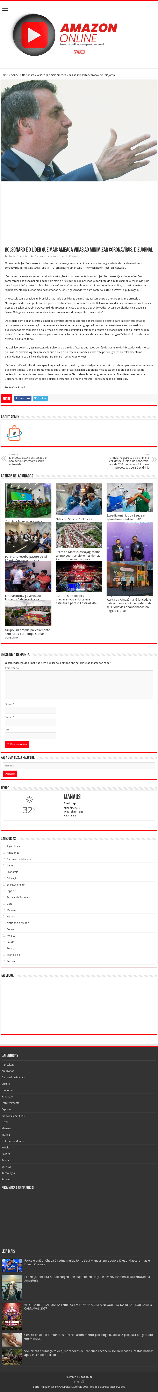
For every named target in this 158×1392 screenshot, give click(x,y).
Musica (11, 916)
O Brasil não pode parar (135, 334)
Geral (10, 903)
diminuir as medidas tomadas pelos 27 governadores (54, 289)
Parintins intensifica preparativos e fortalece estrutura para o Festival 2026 (77, 599)
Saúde (15, 75)
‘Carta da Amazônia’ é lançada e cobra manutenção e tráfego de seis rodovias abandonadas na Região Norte (129, 605)
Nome (9, 704)
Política (11, 935)
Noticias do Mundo (18, 922)
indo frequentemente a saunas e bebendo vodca (78, 307)
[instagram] (83, 1381)
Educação (12, 878)
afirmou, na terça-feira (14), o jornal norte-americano (51, 267)
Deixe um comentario (46, 256)
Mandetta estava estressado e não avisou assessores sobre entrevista (27, 459)
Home (4, 75)
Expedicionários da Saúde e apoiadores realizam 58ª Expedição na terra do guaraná (128, 519)
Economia (21, 256)
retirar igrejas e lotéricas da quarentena (97, 325)
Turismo (11, 961)
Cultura (11, 865)
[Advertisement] (79, 216)
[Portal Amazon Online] (79, 34)
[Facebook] (74, 1381)
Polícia (10, 929)
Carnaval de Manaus (19, 859)
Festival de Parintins (18, 897)
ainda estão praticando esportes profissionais (45, 303)
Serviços (12, 948)
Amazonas (13, 852)
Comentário (12, 668)
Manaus (11, 910)
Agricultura (13, 846)
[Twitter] (78, 1381)
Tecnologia (13, 954)
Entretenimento (16, 884)
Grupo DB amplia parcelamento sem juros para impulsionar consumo (27, 633)
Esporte (11, 891)
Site (7, 729)
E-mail (9, 717)
